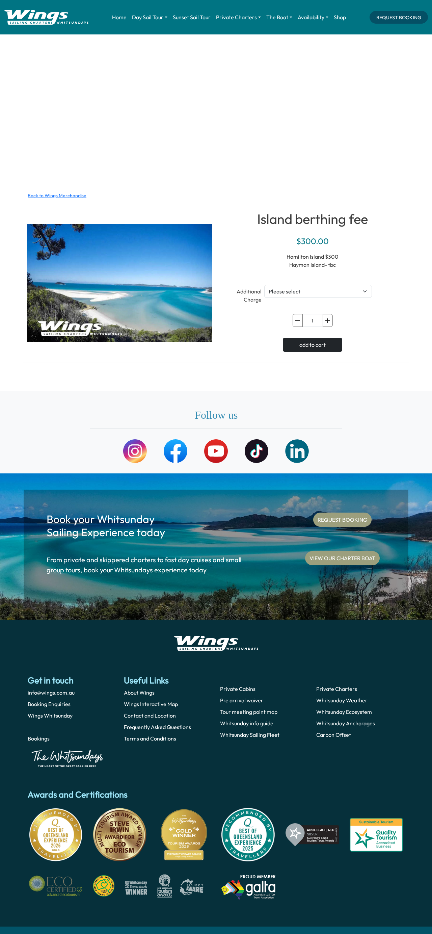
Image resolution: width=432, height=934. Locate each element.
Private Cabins (237, 688)
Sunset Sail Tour (192, 17)
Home (119, 17)
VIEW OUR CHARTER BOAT (342, 558)
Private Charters (236, 17)
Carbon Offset (333, 734)
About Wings (139, 692)
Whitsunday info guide (246, 723)
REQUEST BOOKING (398, 18)
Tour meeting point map (248, 711)
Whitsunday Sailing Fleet (249, 734)
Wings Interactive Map (151, 704)
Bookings (39, 738)
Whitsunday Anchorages (345, 723)
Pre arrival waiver (241, 700)
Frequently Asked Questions (157, 727)
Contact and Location (150, 715)
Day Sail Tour (147, 17)
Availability (311, 17)
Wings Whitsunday (50, 715)
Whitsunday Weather (342, 700)
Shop (340, 17)
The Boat (277, 17)
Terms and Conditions (150, 738)
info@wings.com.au (51, 692)
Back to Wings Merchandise (57, 195)
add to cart (312, 344)
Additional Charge (249, 295)
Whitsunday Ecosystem (344, 711)
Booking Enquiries (49, 704)
